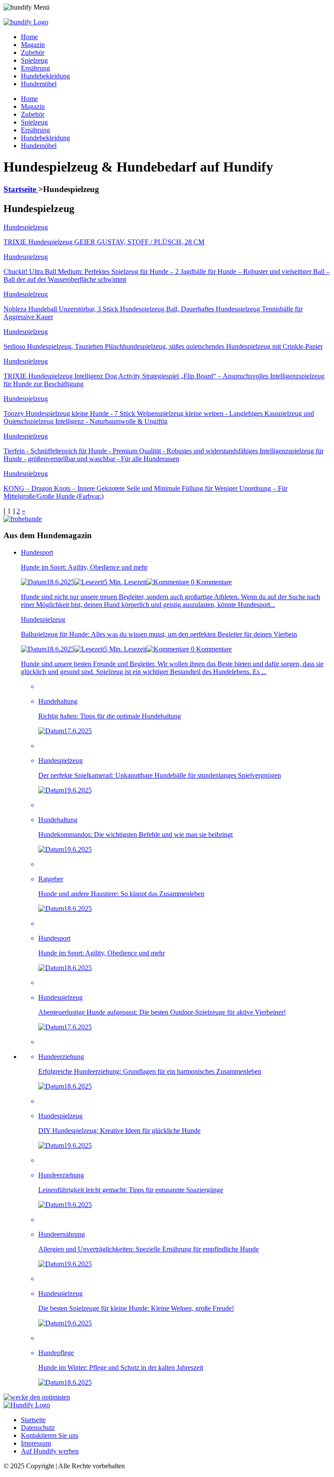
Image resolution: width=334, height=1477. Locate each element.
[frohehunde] (22, 519)
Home (29, 36)
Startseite (20, 189)
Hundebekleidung (45, 76)
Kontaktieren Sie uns (49, 1435)
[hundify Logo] (25, 22)
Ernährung (35, 68)
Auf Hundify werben (50, 1451)
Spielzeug (34, 60)
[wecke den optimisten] (36, 1397)
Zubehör (32, 52)
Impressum (36, 1443)
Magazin (33, 44)
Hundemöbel (39, 84)
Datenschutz (38, 1427)
